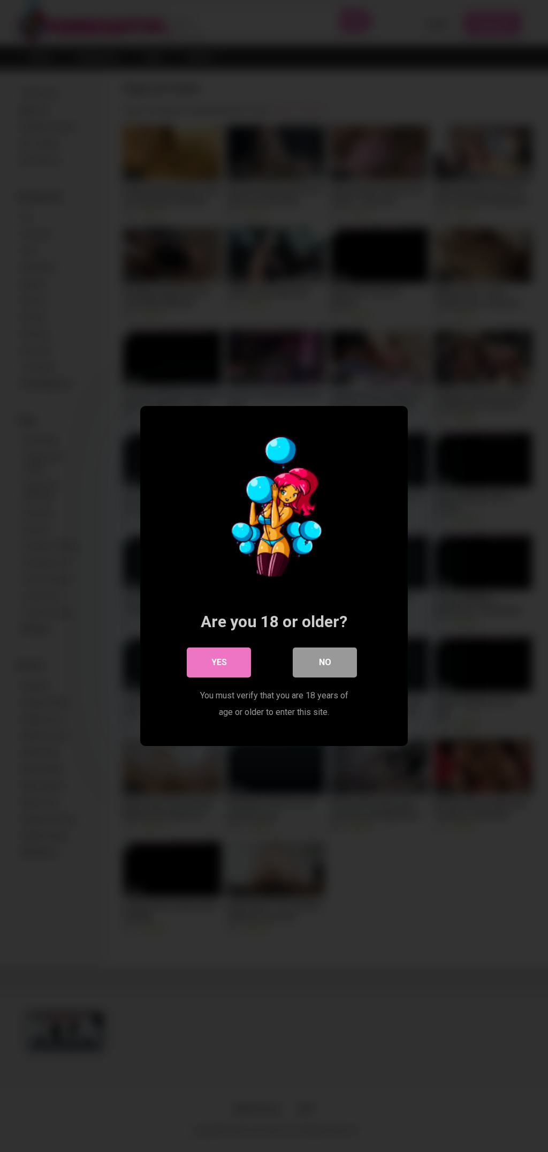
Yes (219, 662)
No (325, 662)
